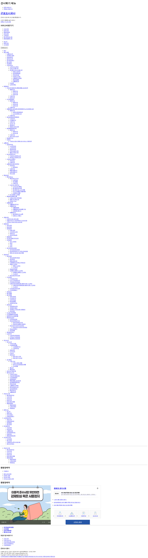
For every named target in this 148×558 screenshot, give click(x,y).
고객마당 (6, 35)
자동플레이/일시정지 (49, 522)
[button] (48, 522)
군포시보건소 (7, 540)
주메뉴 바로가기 (8, 9)
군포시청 (6, 538)
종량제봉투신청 (8, 38)
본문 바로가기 (7, 7)
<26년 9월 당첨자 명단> (60, 499)
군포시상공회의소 (9, 543)
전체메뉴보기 (4, 47)
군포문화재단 (7, 545)
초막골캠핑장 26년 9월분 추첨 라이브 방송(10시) (67, 502)
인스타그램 (8, 21)
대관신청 (6, 30)
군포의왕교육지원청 (9, 542)
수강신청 (6, 29)
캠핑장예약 (7, 32)
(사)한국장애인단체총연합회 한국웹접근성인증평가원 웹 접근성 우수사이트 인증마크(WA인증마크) (28, 556)
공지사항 (6, 34)
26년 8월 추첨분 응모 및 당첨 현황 (63, 505)
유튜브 (2, 21)
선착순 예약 (78, 522)
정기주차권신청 (8, 37)
